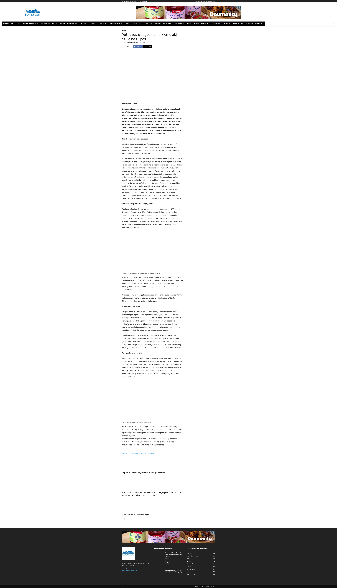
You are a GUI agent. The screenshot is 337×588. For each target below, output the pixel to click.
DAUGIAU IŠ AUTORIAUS (146, 453)
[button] (333, 24)
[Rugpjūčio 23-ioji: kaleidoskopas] (152, 504)
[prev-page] (123, 519)
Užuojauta (167, 562)
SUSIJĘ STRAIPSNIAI (129, 453)
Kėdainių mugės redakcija (132, 42)
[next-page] (125, 519)
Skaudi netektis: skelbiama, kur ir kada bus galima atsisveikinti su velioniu (173, 554)
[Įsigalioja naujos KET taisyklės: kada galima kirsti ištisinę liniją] (158, 572)
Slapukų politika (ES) (210, 586)
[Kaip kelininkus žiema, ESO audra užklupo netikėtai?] (152, 462)
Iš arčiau (124, 30)
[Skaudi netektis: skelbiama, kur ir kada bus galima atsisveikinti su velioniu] (158, 555)
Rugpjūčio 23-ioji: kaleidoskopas (135, 515)
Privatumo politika (199, 586)
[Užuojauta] (158, 564)
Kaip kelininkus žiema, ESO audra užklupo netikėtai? (144, 473)
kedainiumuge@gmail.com (129, 570)
